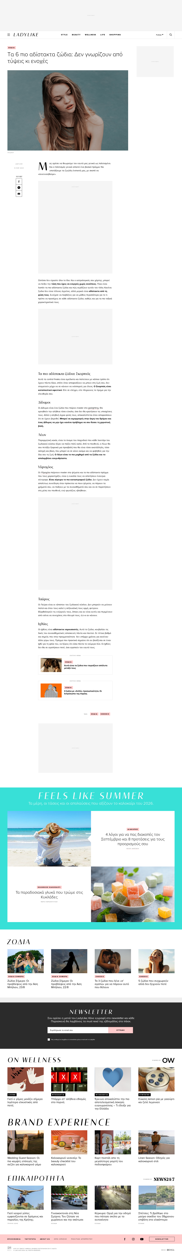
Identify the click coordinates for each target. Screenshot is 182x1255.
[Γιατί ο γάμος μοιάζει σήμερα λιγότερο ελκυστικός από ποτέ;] (25, 1079)
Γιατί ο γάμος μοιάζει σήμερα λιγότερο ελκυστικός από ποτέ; (25, 1102)
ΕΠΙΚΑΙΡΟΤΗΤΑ (36, 1179)
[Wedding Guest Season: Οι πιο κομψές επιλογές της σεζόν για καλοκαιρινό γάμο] (25, 1142)
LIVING (12, 1095)
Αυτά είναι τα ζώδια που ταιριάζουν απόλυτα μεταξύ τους (85, 667)
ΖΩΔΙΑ (11, 48)
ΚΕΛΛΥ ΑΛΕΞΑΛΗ (133, 848)
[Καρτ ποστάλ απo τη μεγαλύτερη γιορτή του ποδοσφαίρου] (113, 1142)
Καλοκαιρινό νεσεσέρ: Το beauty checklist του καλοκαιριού (66, 1161)
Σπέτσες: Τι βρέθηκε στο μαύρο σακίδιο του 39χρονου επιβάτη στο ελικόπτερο (156, 1216)
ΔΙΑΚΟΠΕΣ (133, 829)
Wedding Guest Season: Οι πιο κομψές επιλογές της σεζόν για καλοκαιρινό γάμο (24, 1161)
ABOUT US (45, 1239)
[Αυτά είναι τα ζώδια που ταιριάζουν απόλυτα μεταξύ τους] (51, 664)
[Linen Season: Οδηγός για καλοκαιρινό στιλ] (156, 1142)
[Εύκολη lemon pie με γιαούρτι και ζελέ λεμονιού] (156, 1079)
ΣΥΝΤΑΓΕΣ (144, 1095)
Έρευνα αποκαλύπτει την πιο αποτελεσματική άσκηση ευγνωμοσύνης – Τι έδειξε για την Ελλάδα (113, 1103)
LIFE (102, 34)
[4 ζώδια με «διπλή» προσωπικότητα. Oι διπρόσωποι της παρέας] (51, 690)
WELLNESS (90, 34)
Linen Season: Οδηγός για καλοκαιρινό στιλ (154, 1159)
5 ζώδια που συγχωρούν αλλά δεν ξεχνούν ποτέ (153, 982)
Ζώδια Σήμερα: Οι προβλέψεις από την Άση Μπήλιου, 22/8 (66, 984)
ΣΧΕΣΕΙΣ (105, 714)
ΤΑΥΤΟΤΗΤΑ (30, 1239)
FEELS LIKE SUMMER (91, 796)
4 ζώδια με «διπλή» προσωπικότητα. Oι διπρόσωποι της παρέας (83, 692)
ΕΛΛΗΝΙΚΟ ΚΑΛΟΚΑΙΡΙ (49, 887)
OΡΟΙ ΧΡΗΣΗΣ (60, 1239)
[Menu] (8, 34)
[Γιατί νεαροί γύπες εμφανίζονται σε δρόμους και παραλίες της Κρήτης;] (25, 1198)
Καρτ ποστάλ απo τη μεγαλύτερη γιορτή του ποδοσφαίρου (109, 1161)
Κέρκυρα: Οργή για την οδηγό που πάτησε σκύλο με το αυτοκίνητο (113, 1216)
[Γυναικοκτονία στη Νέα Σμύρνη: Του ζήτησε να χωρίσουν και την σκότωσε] (69, 1198)
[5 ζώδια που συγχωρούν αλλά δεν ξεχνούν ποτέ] (156, 961)
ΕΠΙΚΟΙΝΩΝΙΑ (14, 1239)
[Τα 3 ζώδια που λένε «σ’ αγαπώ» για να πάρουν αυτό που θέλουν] (113, 961)
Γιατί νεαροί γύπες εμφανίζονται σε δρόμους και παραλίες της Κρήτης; (25, 1216)
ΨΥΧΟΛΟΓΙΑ (58, 1095)
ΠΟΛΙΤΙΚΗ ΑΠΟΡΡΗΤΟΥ (82, 1239)
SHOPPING (115, 34)
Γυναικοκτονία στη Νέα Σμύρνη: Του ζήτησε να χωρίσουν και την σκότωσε (67, 1216)
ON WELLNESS (34, 1060)
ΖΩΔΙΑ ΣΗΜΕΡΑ (16, 976)
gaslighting (93, 407)
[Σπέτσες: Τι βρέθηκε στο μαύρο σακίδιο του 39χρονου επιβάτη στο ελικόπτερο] (156, 1198)
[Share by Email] (19, 194)
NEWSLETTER (162, 1239)
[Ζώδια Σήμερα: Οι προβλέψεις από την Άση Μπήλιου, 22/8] (69, 961)
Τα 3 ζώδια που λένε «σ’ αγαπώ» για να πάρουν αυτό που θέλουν (112, 984)
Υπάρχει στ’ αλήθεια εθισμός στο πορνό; (68, 1100)
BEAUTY (76, 34)
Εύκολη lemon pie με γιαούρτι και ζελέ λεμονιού (156, 1100)
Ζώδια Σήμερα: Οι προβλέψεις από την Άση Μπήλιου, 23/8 (22, 984)
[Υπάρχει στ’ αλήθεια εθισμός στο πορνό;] (69, 1079)
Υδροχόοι (45, 472)
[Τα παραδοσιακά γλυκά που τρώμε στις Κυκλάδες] (133, 894)
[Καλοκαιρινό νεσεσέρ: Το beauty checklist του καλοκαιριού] (69, 1142)
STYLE (64, 34)
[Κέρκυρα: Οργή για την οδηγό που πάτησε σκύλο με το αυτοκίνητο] (113, 1198)
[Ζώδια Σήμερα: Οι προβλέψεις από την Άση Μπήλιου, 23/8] (25, 961)
